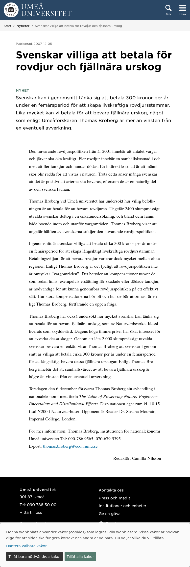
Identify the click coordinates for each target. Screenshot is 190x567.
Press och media (115, 497)
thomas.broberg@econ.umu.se (70, 446)
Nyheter (23, 26)
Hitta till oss (31, 512)
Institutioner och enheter (122, 505)
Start (7, 26)
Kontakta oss (111, 490)
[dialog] (95, 545)
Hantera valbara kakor (26, 545)
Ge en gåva (109, 513)
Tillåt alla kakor (80, 556)
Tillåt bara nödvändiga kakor (34, 556)
